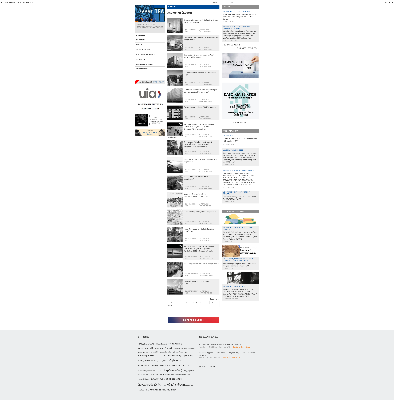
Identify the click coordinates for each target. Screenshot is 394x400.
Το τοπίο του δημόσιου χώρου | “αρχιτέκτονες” (200, 211)
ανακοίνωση (143, 365)
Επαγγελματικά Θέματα (145, 54)
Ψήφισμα (140, 379)
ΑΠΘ (164, 390)
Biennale (182, 361)
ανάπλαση (141, 390)
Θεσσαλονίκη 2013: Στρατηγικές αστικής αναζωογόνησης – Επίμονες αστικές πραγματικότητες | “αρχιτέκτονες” (198, 144)
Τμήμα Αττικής (176, 352)
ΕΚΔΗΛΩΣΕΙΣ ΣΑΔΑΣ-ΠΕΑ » (248, 48)
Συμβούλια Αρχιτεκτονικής (145, 371)
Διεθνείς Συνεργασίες (144, 64)
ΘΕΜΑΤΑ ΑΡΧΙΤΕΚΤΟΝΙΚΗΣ (234, 211)
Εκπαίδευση (140, 59)
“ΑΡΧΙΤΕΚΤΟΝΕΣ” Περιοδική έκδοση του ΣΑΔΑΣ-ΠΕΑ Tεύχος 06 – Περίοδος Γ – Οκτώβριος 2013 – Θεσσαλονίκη (199, 127)
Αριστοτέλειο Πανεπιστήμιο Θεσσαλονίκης (160, 374)
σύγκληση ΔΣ (155, 390)
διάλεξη (141, 344)
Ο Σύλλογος (140, 35)
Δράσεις (139, 45)
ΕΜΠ (161, 379)
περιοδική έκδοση (173, 384)
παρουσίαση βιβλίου (161, 361)
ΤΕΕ (152, 356)
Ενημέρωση (140, 40)
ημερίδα (152, 361)
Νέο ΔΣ (147, 390)
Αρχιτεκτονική (142, 69)
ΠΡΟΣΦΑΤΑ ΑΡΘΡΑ (230, 131)
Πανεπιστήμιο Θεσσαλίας (172, 365)
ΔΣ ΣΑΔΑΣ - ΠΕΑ (152, 344)
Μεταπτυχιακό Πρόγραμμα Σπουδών (159, 352)
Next (170, 305)
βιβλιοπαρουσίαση (157, 370)
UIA (152, 365)
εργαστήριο (141, 352)
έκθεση (164, 356)
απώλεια (157, 366)
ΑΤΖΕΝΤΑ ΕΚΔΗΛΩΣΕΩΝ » (232, 45)
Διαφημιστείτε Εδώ (240, 122)
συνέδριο (184, 352)
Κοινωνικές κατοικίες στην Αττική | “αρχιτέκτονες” (201, 264)
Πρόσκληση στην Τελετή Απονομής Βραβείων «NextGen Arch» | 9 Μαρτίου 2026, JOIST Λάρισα (239, 17)
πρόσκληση (158, 356)
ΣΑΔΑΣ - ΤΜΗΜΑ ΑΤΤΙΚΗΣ (171, 344)
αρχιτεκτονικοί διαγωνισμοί (182, 374)
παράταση (171, 390)
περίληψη (187, 365)
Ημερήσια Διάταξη (173, 370)
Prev (170, 302)
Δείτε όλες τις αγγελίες (207, 366)
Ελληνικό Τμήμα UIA (151, 379)
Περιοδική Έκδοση (143, 49)
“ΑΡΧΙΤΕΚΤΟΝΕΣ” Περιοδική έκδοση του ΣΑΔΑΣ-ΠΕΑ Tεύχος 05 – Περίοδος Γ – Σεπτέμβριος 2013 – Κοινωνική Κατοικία (199, 249)
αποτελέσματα (144, 356)
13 (212, 302)
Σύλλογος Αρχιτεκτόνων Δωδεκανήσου (184, 348)
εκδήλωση (173, 360)
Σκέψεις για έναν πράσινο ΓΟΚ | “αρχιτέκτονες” (200, 107)
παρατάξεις (189, 385)
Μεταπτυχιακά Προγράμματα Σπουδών (155, 348)
